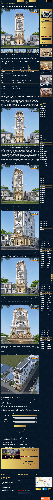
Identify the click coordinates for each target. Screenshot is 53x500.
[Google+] (38, 21)
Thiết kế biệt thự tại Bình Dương (45, 310)
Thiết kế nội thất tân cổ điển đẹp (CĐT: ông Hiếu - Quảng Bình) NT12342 (46, 98)
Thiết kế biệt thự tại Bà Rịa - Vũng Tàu (45, 318)
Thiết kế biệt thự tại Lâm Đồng (45, 308)
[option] (20, 28)
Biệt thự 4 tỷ (42, 174)
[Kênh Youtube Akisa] (52, 279)
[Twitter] (38, 19)
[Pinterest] (38, 23)
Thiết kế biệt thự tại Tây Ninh (45, 316)
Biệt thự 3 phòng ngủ (43, 159)
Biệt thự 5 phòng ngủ (43, 163)
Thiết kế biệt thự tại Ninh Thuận (45, 302)
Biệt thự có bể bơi (43, 155)
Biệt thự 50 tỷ (42, 200)
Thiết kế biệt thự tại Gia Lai (44, 304)
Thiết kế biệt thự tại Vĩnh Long (45, 334)
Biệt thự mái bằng (43, 143)
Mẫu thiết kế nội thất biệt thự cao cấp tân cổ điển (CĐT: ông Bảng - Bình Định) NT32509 (46, 58)
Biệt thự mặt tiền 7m (43, 206)
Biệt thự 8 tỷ (42, 182)
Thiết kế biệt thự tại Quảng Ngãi (45, 348)
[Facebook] (38, 17)
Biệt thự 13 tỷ (42, 190)
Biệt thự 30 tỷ (42, 198)
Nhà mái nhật (42, 227)
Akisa (17, 413)
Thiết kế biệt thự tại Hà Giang (45, 273)
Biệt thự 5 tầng (42, 120)
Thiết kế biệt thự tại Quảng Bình (45, 286)
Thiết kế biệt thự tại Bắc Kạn (45, 271)
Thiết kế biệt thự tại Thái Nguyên (45, 257)
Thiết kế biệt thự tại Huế (44, 290)
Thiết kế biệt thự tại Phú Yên (45, 298)
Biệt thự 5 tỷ (42, 176)
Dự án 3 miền (6, 3)
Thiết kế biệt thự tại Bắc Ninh (45, 261)
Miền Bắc (10, 3)
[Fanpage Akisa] (52, 276)
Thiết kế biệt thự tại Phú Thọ (45, 251)
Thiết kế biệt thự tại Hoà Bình (45, 243)
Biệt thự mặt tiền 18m (43, 225)
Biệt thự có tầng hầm (43, 151)
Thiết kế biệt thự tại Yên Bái (44, 265)
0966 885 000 (8, 487)
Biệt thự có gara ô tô (43, 153)
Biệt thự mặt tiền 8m (43, 208)
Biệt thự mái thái (43, 139)
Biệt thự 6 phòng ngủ (43, 165)
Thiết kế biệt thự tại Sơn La (44, 267)
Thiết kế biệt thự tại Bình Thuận (45, 296)
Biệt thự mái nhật (43, 141)
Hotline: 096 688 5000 (46, 41)
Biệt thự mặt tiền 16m (43, 221)
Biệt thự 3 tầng (42, 116)
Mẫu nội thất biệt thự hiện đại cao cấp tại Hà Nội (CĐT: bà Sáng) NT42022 (46, 85)
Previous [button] (1, 29)
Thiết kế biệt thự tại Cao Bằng (45, 269)
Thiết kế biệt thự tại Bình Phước (45, 312)
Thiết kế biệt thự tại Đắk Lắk (44, 306)
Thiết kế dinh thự (43, 110)
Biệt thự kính (42, 149)
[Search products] (51, 1)
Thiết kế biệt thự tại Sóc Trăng (45, 336)
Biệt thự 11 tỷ (42, 186)
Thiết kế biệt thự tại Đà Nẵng (45, 292)
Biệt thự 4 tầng (42, 118)
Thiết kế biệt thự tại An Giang (45, 326)
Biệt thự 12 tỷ (42, 188)
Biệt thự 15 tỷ (42, 194)
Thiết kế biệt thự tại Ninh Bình (45, 249)
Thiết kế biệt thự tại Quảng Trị (45, 288)
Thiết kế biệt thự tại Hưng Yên (45, 245)
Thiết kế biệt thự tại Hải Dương (45, 239)
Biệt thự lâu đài (42, 108)
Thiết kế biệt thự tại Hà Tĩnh (44, 284)
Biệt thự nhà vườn (43, 133)
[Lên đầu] (51, 489)
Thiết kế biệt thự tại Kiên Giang (45, 328)
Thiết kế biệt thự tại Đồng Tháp (45, 344)
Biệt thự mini (42, 145)
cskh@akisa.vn (6, 489)
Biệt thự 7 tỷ (42, 180)
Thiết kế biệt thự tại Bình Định (45, 294)
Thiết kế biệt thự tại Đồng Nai (45, 314)
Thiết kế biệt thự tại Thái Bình (45, 255)
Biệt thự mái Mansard (43, 137)
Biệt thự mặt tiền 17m (43, 223)
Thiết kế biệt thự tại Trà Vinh (45, 340)
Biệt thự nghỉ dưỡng (43, 157)
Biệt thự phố (42, 147)
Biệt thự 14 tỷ (42, 192)
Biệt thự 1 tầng (42, 112)
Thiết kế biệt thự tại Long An (45, 338)
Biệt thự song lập (43, 135)
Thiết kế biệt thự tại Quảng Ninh (45, 253)
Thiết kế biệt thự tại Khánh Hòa (45, 300)
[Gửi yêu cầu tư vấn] (52, 274)
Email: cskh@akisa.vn (46, 42)
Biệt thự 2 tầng (42, 114)
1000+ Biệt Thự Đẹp (43, 106)
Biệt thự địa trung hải (43, 131)
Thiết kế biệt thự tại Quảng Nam (45, 346)
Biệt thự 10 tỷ (42, 184)
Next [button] (38, 29)
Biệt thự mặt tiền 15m (43, 219)
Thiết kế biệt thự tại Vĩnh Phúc (45, 259)
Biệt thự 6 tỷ (42, 178)
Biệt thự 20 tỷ (42, 196)
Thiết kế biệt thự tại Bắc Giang (45, 263)
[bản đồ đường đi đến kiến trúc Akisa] (44, 481)
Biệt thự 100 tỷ (42, 202)
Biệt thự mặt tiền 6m (43, 204)
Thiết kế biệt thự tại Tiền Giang (45, 332)
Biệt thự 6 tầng (42, 122)
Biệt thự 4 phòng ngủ (43, 161)
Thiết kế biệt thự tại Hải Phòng (45, 241)
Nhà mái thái (42, 229)
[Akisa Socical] (1, 478)
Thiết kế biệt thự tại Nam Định (45, 247)
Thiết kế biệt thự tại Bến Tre (44, 330)
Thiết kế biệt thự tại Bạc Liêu (45, 342)
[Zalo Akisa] (52, 281)
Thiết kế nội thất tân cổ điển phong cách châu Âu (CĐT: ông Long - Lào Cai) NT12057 (46, 72)
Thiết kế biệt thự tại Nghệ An (45, 282)
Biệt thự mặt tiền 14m (43, 217)
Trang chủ (2, 3)
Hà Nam (14, 3)
